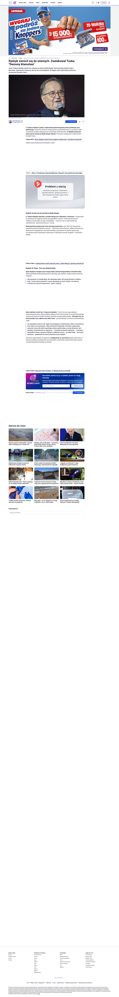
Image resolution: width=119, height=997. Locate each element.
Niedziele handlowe (64, 956)
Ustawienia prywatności (85, 983)
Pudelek (10, 960)
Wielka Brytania (37, 972)
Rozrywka (45, 2)
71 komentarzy (72, 121)
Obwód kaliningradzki (64, 958)
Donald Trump (89, 956)
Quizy (37, 2)
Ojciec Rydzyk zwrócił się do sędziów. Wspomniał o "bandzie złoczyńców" (58, 139)
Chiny (61, 960)
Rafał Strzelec (17, 121)
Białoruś (36, 970)
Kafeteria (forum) (12, 956)
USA (35, 967)
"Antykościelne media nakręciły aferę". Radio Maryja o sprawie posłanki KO (59, 263)
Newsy (61, 954)
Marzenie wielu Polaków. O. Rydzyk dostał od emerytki (52, 371)
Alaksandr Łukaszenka (90, 961)
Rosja (35, 960)
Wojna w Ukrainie (63, 963)
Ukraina (35, 956)
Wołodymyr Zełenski (90, 965)
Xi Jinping (88, 963)
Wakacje (62, 967)
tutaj (39, 993)
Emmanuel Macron (90, 960)
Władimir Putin (89, 958)
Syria (35, 963)
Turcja (35, 958)
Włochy (35, 961)
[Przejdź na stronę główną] (10, 4)
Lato (61, 965)
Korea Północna (37, 954)
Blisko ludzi (22, 2)
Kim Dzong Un (89, 954)
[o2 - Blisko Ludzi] (16, 2)
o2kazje (31, 2)
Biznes (60, 2)
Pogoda (53, 2)
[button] (97, 3)
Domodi (10, 954)
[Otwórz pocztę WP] (93, 2)
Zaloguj (104, 2)
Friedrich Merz (89, 967)
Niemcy (35, 968)
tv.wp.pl (10, 958)
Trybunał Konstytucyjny (65, 961)
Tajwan (35, 965)
